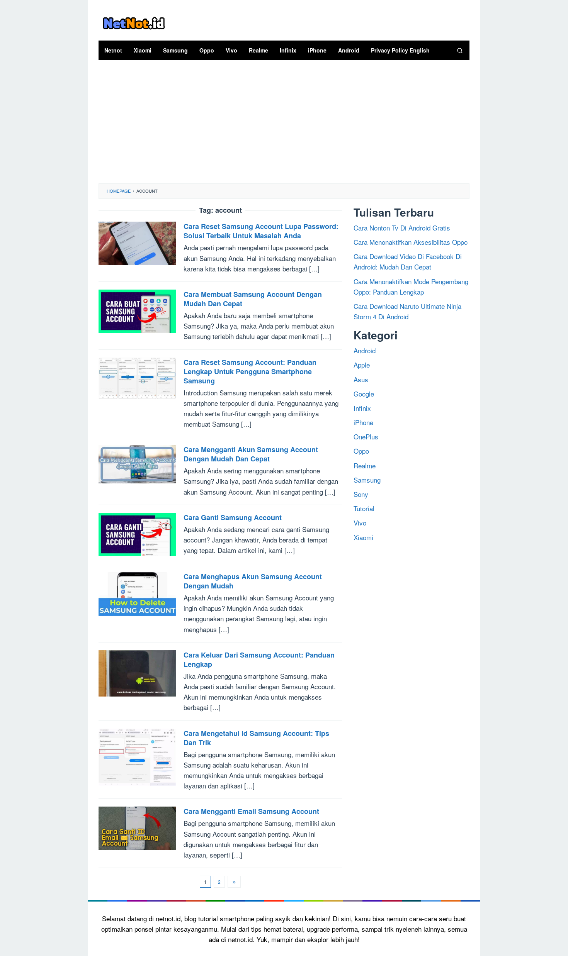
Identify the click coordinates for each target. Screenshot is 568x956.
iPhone (363, 422)
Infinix (362, 407)
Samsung (367, 479)
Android (365, 350)
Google (364, 393)
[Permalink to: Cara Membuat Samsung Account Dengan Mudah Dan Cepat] (137, 310)
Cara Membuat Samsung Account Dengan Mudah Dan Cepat (253, 298)
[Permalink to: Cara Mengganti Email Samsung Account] (137, 827)
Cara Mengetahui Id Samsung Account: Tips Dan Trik (256, 738)
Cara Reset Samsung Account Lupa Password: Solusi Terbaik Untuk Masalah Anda (261, 231)
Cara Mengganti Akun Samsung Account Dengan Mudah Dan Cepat (251, 454)
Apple (362, 365)
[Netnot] (133, 22)
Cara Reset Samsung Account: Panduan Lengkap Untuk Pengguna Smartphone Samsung (250, 371)
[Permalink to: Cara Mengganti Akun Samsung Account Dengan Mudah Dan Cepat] (137, 463)
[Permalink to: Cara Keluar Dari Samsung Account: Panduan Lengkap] (137, 672)
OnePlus (366, 436)
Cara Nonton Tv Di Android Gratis (402, 227)
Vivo (360, 522)
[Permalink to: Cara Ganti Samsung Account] (137, 533)
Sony (361, 494)
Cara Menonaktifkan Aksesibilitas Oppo (411, 242)
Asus (361, 379)
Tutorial (364, 508)
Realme (365, 465)
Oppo (361, 451)
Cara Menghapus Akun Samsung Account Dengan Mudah (253, 581)
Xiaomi (363, 537)
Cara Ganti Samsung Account (233, 517)
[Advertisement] (284, 125)
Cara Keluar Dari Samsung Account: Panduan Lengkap (259, 659)
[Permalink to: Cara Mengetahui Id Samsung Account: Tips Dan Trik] (137, 756)
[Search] (459, 50)
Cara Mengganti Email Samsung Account (251, 811)
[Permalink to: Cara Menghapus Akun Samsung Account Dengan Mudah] (137, 592)
